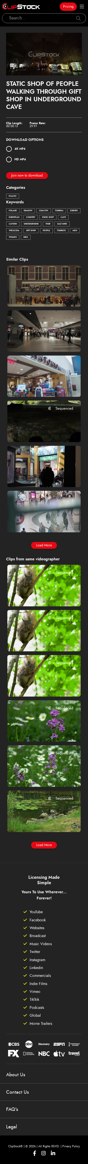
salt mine (62, 224)
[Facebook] (34, 1153)
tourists (61, 231)
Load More (44, 545)
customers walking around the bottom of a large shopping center (38, 522)
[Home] (21, 6)
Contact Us (17, 1092)
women (13, 237)
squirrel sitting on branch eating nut (38, 596)
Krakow (28, 211)
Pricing (68, 6)
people (46, 231)
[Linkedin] (53, 1153)
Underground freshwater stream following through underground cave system (38, 431)
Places (12, 196)
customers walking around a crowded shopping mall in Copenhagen (38, 477)
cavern (13, 224)
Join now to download (27, 175)
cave (63, 217)
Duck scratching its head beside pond (38, 821)
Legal (11, 1126)
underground (31, 224)
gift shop (31, 231)
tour (47, 224)
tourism (59, 211)
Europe (74, 211)
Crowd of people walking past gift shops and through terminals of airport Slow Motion (38, 386)
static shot (48, 217)
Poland (13, 211)
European (14, 217)
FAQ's (12, 1109)
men (75, 231)
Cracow (43, 211)
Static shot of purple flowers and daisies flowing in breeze (38, 776)
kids (25, 237)
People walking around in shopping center (38, 341)
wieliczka (14, 231)
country (30, 217)
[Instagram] (43, 1153)
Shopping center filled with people (38, 296)
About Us (15, 1074)
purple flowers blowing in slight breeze (38, 731)
